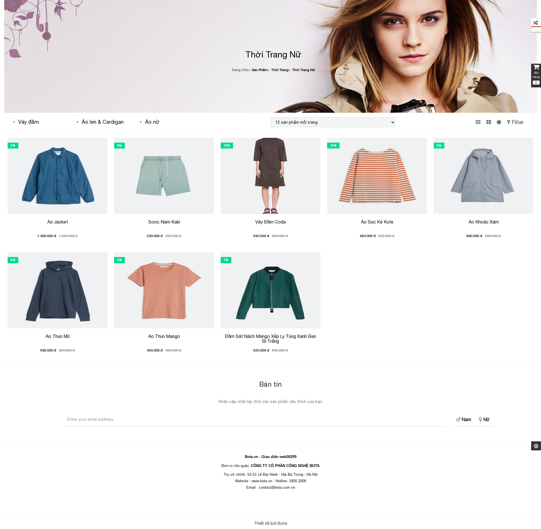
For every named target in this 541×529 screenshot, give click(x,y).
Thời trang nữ (303, 70)
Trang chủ (240, 70)
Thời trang (280, 70)
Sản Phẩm (260, 70)
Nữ (486, 419)
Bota (282, 523)
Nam (465, 419)
